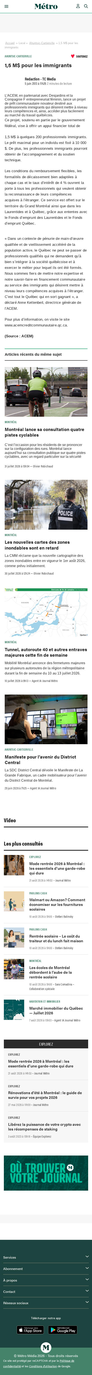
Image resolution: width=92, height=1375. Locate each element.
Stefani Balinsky (64, 916)
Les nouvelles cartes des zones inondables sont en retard (37, 545)
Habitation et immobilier (44, 1001)
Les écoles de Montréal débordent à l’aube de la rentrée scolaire (50, 972)
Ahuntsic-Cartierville (42, 43)
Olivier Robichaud (43, 466)
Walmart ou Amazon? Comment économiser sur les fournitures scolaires (57, 904)
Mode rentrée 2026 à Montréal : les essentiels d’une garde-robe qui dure (57, 868)
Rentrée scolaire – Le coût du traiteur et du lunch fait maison (56, 938)
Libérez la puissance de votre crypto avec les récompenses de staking (44, 1127)
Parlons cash (38, 893)
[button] (5, 6)
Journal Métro (63, 880)
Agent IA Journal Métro (45, 681)
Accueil (10, 43)
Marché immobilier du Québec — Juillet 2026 (56, 1010)
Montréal (11, 422)
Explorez (35, 856)
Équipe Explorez (42, 1136)
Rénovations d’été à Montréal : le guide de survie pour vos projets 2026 (45, 1095)
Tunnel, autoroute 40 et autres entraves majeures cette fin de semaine (46, 652)
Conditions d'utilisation (43, 1366)
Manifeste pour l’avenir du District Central (40, 759)
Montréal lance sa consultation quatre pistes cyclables (44, 432)
